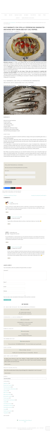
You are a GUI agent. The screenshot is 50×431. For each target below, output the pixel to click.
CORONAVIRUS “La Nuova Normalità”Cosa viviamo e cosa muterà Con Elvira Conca (25, 324)
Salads (5, 401)
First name (7, 170)
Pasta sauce (6, 398)
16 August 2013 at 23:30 (14, 233)
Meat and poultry (7, 394)
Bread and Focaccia (8, 385)
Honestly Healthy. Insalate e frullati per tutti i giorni (25, 334)
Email (6, 175)
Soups (5, 409)
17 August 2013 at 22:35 (16, 248)
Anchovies (10, 192)
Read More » (8, 364)
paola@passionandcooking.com (25, 429)
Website (5, 291)
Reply (7, 212)
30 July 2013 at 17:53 (13, 203)
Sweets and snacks (8, 411)
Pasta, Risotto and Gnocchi (9, 400)
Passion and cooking (25, 6)
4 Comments (17, 31)
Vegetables (6, 412)
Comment (6, 270)
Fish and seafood (17, 191)
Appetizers (10, 191)
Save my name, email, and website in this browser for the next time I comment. (19, 297)
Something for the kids (8, 405)
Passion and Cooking (15, 216)
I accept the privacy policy (11, 179)
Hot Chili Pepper (17, 192)
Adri (10, 202)
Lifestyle (5, 390)
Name (5, 282)
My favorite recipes (8, 396)
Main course (6, 392)
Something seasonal (8, 407)
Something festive (7, 403)
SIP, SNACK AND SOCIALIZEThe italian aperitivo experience (25, 313)
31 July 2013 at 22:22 (15, 218)
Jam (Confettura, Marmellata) (10, 388)
